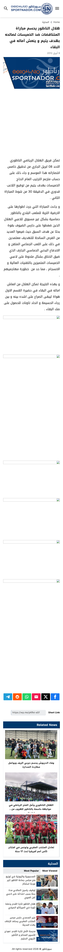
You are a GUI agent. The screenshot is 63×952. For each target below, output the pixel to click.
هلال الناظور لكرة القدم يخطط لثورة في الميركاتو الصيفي (20, 906)
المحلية (45, 22)
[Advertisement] (31, 123)
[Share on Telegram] (7, 697)
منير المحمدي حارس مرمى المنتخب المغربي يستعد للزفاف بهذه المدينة (20, 921)
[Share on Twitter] (45, 697)
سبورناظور (47, 949)
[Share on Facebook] (55, 697)
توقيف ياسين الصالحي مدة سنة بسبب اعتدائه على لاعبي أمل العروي (20, 894)
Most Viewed (49, 871)
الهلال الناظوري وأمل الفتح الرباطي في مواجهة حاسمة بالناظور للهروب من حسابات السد (31, 809)
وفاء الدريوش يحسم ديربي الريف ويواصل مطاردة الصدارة (31, 765)
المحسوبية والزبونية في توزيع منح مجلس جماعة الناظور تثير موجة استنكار (20, 880)
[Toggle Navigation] (58, 9)
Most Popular (31, 871)
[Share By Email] (36, 697)
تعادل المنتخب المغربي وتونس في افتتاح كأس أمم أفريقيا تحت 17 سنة (31, 849)
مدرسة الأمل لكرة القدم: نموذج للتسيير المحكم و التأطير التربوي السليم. (20, 935)
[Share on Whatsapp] (26, 697)
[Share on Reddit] (17, 697)
